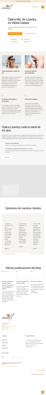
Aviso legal (16, 366)
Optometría (4, 340)
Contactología (5, 342)
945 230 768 (8, 326)
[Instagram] (39, 370)
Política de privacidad (5, 366)
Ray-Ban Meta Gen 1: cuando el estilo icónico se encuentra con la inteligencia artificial (8, 285)
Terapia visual (5, 348)
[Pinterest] (43, 370)
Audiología (4, 345)
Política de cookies (11, 366)
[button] (35, 7)
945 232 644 (13, 326)
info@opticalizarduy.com (9, 329)
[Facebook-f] (36, 370)
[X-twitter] (41, 370)
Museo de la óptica (36, 281)
